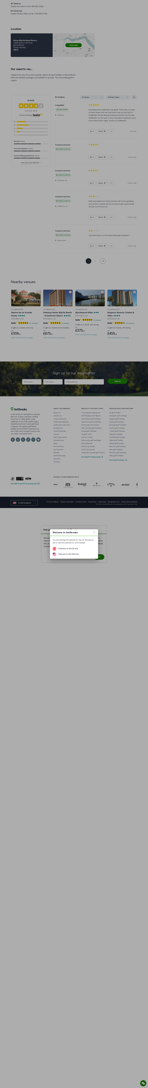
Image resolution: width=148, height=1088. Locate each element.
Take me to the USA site (68, 554)
